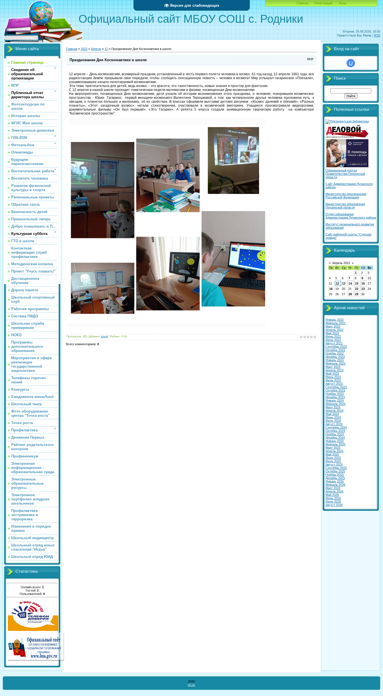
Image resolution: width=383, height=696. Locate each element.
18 (331, 288)
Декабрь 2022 (335, 356)
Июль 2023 (333, 380)
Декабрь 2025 (335, 478)
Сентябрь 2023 (336, 387)
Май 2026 (332, 494)
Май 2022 (332, 333)
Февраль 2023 (335, 363)
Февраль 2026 (335, 484)
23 (363, 288)
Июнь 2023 (333, 377)
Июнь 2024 (333, 417)
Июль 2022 (333, 340)
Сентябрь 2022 (336, 346)
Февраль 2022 (335, 323)
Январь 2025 (335, 441)
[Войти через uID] (351, 63)
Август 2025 (334, 464)
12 (106, 49)
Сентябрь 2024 (336, 427)
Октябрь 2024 (335, 430)
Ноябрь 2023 (335, 393)
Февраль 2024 (335, 404)
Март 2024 (333, 407)
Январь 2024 (335, 400)
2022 (84, 49)
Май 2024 (332, 414)
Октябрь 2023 (335, 390)
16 (363, 283)
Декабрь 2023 (335, 397)
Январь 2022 (335, 319)
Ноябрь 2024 (335, 434)
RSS (377, 35)
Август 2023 (334, 383)
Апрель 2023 (334, 370)
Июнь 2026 (333, 498)
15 (356, 283)
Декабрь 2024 (335, 437)
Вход (342, 3)
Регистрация (324, 3)
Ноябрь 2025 (335, 474)
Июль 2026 (333, 501)
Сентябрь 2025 (336, 468)
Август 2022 (334, 343)
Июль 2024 (333, 420)
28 (350, 294)
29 (356, 294)
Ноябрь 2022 (335, 353)
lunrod (104, 336)
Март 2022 (333, 326)
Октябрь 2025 (335, 471)
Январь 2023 (335, 360)
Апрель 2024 (334, 410)
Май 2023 (332, 373)
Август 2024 (334, 424)
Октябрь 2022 (335, 350)
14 (350, 283)
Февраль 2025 (335, 444)
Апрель (96, 49)
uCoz (191, 684)
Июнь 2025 (333, 457)
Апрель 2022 (341, 263)
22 (356, 288)
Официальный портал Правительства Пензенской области (345, 174)
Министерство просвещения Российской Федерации (346, 195)
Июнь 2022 (333, 336)
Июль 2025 (333, 461)
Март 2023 (333, 366)
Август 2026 (334, 505)
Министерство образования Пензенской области (345, 205)
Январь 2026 (335, 481)
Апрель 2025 (334, 451)
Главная (302, 3)
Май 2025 (332, 454)
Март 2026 (333, 488)
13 (343, 283)
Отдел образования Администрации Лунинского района (351, 215)
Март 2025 (333, 447)
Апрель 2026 (334, 491)
